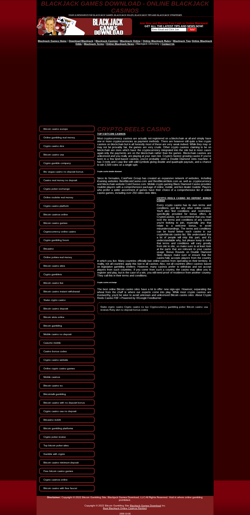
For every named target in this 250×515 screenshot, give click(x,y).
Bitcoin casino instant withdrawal (61, 291)
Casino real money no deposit (60, 180)
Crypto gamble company (57, 163)
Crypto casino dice (53, 146)
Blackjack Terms (94, 44)
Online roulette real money (58, 197)
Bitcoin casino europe (55, 129)
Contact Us (168, 44)
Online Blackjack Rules (157, 41)
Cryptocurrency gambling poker (168, 307)
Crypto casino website (55, 360)
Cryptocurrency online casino (59, 231)
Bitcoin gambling (52, 325)
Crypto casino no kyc (136, 307)
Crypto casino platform (56, 206)
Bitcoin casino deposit (55, 308)
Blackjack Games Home (52, 41)
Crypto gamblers (52, 274)
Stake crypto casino (54, 300)
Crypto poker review (54, 437)
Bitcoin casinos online (55, 214)
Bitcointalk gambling (54, 394)
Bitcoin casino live (53, 283)
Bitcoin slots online (53, 317)
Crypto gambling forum (56, 240)
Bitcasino (48, 248)
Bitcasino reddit (52, 419)
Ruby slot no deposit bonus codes (128, 309)
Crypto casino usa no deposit (59, 411)
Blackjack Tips (182, 41)
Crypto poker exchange (56, 188)
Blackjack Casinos (106, 41)
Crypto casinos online (55, 479)
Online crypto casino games (59, 368)
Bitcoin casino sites (54, 265)
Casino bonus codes (55, 351)
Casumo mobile (52, 342)
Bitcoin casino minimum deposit (61, 462)
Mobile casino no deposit (57, 334)
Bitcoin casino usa (53, 154)
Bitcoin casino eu (53, 385)
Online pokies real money (57, 257)
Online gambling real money (59, 137)
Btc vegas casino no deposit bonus (63, 171)
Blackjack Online (130, 41)
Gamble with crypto (54, 454)
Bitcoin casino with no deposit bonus (64, 402)
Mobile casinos (51, 377)
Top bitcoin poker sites (56, 445)
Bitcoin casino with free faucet (60, 488)
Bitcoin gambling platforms (58, 428)
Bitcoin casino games (55, 223)
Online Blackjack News (120, 44)
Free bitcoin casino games (58, 471)
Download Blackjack (81, 41)
